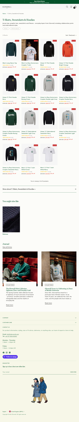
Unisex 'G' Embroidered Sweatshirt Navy (47, 132)
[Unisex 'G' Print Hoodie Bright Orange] (67, 50)
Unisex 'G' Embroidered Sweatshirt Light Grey (28, 132)
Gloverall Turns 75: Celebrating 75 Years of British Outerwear (58, 289)
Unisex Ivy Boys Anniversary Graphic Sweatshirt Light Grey (67, 133)
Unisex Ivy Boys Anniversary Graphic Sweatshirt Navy (11, 168)
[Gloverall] (7, 7)
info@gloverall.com (13, 334)
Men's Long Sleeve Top (10, 63)
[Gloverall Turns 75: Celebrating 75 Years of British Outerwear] (58, 268)
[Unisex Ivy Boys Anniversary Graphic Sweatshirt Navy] (11, 154)
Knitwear (6, 28)
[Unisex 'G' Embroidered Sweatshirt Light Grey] (30, 118)
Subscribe (73, 372)
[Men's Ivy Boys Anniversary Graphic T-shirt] (30, 50)
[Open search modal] (67, 7)
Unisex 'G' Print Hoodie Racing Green (28, 98)
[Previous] (24, 2)
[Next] (55, 2)
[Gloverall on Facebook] (4, 353)
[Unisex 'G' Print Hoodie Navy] (11, 84)
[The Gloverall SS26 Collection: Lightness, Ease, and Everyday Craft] (20, 268)
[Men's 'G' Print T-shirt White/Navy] (49, 154)
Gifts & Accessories (15, 28)
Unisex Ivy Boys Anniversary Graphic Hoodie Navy (67, 98)
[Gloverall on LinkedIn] (10, 353)
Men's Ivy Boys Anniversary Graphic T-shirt (29, 64)
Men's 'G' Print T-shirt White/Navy (47, 168)
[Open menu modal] (71, 7)
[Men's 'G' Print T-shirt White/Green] (30, 154)
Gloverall (14, 414)
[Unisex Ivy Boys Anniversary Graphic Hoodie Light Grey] (49, 84)
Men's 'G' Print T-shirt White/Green (28, 168)
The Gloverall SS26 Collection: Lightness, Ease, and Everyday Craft (18, 289)
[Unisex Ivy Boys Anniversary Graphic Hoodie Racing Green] (11, 118)
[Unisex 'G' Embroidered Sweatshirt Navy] (49, 118)
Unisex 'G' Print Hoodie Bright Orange (66, 64)
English (4, 411)
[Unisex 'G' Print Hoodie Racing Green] (30, 84)
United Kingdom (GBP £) (17, 411)
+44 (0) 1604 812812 (11, 336)
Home (4, 13)
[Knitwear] (11, 219)
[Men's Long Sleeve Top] (11, 50)
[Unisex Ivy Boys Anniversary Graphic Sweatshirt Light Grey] (67, 118)
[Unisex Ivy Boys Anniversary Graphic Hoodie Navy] (67, 84)
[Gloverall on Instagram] (7, 353)
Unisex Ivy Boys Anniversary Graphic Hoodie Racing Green (11, 133)
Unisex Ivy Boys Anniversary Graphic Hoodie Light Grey (49, 98)
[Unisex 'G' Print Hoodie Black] (49, 50)
